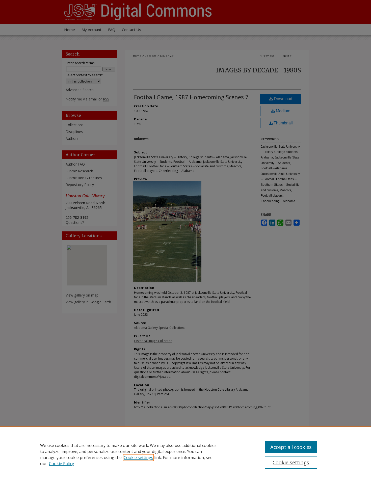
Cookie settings (138, 457)
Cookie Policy (61, 463)
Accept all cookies (291, 447)
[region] (185, 454)
